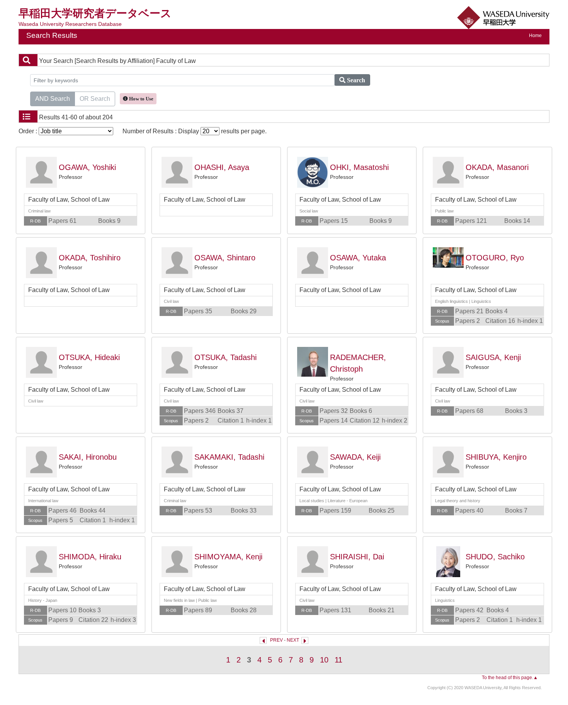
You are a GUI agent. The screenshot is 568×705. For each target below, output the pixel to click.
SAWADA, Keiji (355, 457)
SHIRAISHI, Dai (357, 556)
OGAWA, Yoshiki (87, 167)
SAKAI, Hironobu (88, 457)
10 (324, 660)
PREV (276, 640)
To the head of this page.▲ (510, 677)
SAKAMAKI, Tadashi (229, 457)
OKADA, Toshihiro (90, 257)
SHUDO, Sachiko (495, 556)
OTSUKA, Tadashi (225, 357)
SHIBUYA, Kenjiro (496, 457)
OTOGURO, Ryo (495, 257)
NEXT (293, 640)
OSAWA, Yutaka (358, 257)
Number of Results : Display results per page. (194, 131)
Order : (29, 131)
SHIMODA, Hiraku (90, 556)
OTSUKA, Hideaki (89, 357)
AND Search (52, 98)
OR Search (95, 98)
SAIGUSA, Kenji (493, 357)
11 (338, 660)
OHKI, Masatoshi (359, 167)
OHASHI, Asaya (221, 167)
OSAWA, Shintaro (224, 257)
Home (535, 35)
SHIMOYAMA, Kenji (228, 556)
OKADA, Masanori (497, 167)
